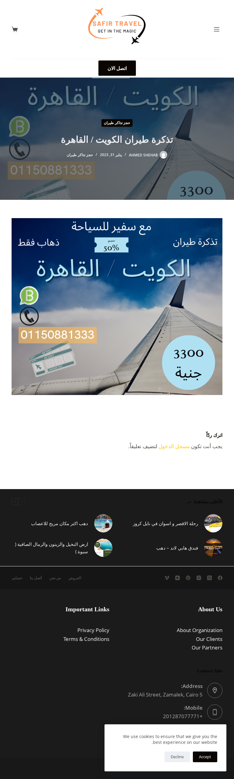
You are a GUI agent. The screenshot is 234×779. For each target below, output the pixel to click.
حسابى (17, 578)
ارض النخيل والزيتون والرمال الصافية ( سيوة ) (51, 548)
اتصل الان (117, 68)
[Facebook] (220, 578)
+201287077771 (183, 716)
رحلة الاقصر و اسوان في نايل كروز (165, 523)
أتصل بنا (36, 578)
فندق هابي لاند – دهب (177, 548)
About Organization (199, 630)
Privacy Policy (93, 630)
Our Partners (207, 647)
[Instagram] (199, 578)
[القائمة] (216, 29)
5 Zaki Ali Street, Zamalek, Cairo (165, 694)
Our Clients (209, 638)
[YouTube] (177, 578)
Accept (205, 756)
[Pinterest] (188, 578)
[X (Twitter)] (209, 578)
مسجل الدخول (174, 446)
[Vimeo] (167, 578)
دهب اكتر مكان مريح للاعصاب (59, 523)
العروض (75, 578)
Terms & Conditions (86, 638)
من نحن (55, 578)
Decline (177, 756)
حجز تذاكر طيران (117, 122)
